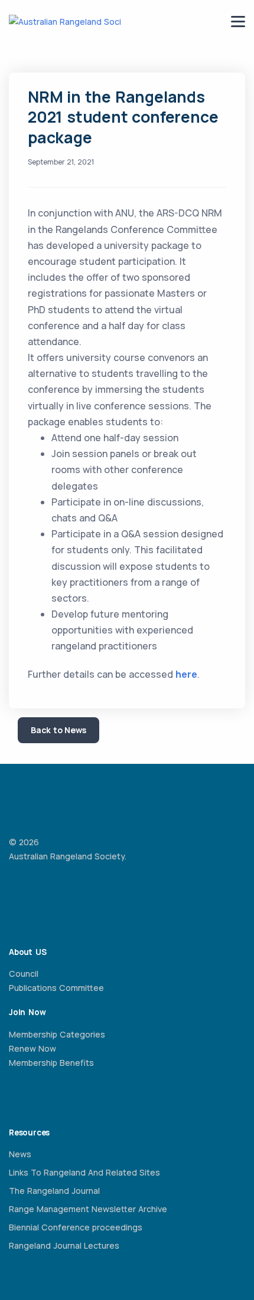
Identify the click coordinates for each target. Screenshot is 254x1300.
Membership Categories (57, 1034)
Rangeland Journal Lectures (64, 1245)
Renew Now (32, 1048)
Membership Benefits (51, 1062)
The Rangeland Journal (54, 1190)
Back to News (58, 730)
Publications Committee (56, 987)
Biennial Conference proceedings (75, 1227)
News (20, 1154)
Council (23, 973)
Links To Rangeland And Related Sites (84, 1172)
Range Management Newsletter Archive (88, 1208)
